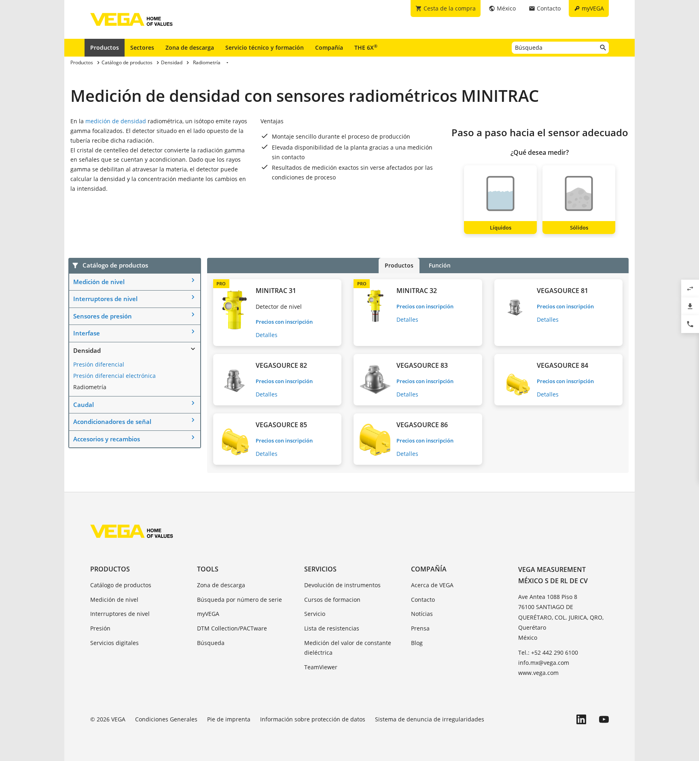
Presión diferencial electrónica (114, 375)
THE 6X (365, 47)
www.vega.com (538, 673)
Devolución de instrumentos (342, 585)
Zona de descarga (189, 47)
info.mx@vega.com (543, 662)
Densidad (87, 350)
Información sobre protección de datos (312, 719)
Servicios (320, 569)
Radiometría (89, 387)
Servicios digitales (114, 643)
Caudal (83, 405)
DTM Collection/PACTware (232, 628)
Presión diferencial (98, 364)
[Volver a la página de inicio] (131, 531)
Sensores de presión (102, 316)
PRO (221, 283)
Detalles (266, 335)
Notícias (422, 614)
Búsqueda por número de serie (239, 599)
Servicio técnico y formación (264, 47)
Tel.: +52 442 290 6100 (548, 652)
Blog (417, 643)
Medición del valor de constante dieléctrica (347, 647)
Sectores (142, 47)
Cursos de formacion (332, 599)
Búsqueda (211, 643)
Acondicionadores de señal (112, 421)
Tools (207, 569)
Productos (104, 47)
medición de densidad (115, 121)
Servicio (314, 614)
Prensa (420, 628)
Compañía (329, 47)
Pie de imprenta (228, 719)
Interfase (86, 333)
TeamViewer (320, 667)
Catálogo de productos (120, 585)
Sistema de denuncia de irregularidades (429, 719)
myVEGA (208, 614)
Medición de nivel (99, 282)
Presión (100, 628)
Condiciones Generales (166, 719)
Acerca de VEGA (432, 585)
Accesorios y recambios (106, 439)
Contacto (423, 599)
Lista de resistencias (331, 628)
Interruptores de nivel (105, 299)
